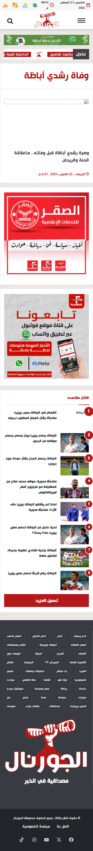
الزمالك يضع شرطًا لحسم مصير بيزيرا (32, 573)
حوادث (11, 680)
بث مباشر (62, 671)
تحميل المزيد (46, 600)
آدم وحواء (79, 636)
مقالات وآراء (32, 706)
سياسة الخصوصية (36, 826)
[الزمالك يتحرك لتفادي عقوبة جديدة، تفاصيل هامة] (74, 557)
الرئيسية (29, 662)
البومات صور (14, 653)
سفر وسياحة (42, 688)
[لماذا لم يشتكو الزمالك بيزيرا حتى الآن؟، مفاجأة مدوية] (74, 511)
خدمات (82, 688)
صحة (43, 697)
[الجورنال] (46, 20)
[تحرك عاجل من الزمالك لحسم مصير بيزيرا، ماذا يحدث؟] (74, 534)
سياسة (62, 697)
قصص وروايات (78, 706)
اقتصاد (82, 653)
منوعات (11, 706)
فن (8, 697)
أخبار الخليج (39, 636)
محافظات (54, 706)
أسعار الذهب (14, 636)
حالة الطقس (29, 680)
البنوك (38, 653)
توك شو (62, 680)
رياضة (64, 688)
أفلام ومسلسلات (16, 644)
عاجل (25, 697)
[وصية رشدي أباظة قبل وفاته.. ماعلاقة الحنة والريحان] (46, 123)
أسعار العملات (78, 644)
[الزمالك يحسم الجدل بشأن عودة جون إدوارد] (74, 465)
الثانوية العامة (78, 662)
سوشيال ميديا (15, 688)
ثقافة (47, 680)
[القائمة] (82, 22)
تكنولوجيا (80, 680)
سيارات (82, 697)
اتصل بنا (63, 826)
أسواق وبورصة (48, 644)
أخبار (60, 636)
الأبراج (60, 653)
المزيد (82, 671)
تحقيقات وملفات (34, 671)
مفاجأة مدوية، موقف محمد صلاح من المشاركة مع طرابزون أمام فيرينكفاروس (31, 487)
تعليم (10, 671)
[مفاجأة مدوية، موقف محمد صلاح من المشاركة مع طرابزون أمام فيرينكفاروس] (74, 488)
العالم (10, 662)
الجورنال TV (52, 662)
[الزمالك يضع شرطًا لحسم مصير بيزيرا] (74, 580)
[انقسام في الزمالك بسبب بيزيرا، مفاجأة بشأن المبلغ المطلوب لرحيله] (74, 419)
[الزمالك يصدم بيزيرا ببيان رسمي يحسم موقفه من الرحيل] (74, 442)
